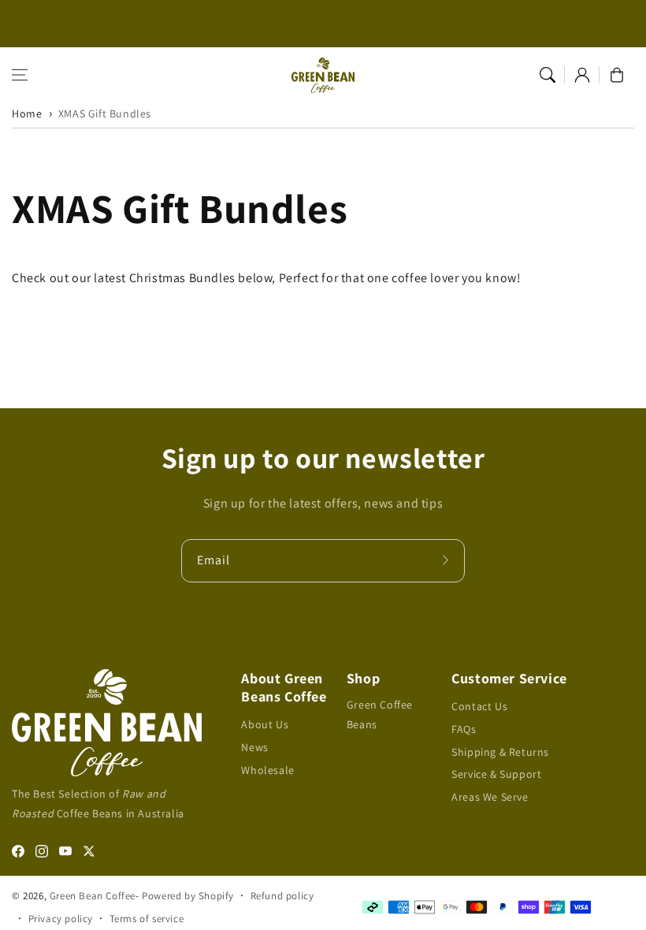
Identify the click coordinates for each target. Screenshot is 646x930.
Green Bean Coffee (93, 895)
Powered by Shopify (188, 895)
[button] (19, 75)
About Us (264, 724)
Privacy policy (60, 918)
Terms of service (147, 918)
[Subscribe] (447, 560)
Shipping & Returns (500, 752)
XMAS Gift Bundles (104, 113)
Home (27, 113)
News (254, 747)
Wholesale (267, 770)
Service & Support (496, 774)
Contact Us (479, 706)
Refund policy (282, 895)
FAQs (463, 729)
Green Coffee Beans (380, 714)
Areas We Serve (489, 797)
